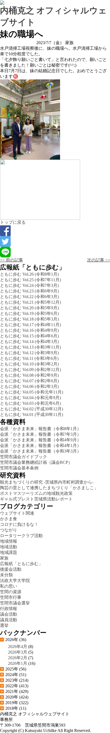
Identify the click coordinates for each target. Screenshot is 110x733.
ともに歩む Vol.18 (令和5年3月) (29, 319)
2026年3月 (17, 652)
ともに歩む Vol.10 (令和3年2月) (29, 364)
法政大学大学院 (15, 580)
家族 (4, 558)
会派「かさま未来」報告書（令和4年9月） (40, 440)
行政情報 (8, 608)
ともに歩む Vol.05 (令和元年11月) (31, 392)
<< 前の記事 (11, 260)
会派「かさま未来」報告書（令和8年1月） (40, 428)
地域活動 (8, 547)
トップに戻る (13, 222)
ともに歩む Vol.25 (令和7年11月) (30, 279)
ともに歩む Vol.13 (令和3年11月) (30, 347)
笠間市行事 (10, 597)
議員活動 (8, 620)
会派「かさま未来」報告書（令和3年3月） (40, 451)
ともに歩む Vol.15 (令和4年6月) (29, 336)
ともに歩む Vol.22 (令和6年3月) (29, 296)
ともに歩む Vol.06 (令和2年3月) (29, 386)
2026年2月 (17, 657)
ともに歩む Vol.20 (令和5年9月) (29, 308)
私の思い (8, 586)
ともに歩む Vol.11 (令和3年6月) (29, 358)
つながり (8, 530)
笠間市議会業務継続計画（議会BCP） (36, 462)
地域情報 (8, 541)
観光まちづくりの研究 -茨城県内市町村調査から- (46, 482)
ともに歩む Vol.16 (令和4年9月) (29, 330)
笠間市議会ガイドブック (23, 456)
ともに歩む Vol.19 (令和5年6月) (29, 313)
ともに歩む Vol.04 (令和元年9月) (30, 397)
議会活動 (8, 614)
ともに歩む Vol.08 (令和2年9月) (29, 375)
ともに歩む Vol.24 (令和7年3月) (29, 285)
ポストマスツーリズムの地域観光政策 (36, 493)
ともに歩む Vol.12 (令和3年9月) (29, 352)
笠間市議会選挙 (15, 603)
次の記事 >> (98, 260)
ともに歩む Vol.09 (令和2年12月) (30, 369)
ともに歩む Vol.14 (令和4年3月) (29, 341)
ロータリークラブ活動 (21, 535)
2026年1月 (17, 663)
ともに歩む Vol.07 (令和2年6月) (29, 381)
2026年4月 (17, 646)
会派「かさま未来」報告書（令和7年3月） (40, 434)
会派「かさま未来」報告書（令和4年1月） (40, 445)
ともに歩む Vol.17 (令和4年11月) (30, 324)
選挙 (4, 625)
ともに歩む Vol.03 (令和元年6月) (30, 403)
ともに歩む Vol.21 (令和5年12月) (30, 302)
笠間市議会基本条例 (19, 468)
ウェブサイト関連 (17, 513)
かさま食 (8, 518)
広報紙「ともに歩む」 (21, 563)
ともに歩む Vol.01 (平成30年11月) (31, 414)
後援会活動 (10, 569)
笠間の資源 (10, 591)
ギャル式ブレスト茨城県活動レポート (36, 499)
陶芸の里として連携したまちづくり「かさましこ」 (49, 487)
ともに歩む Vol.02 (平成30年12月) (31, 409)
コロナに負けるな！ (19, 524)
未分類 (6, 575)
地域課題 (8, 552)
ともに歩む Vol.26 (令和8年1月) (29, 274)
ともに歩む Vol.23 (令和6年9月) (29, 291)
